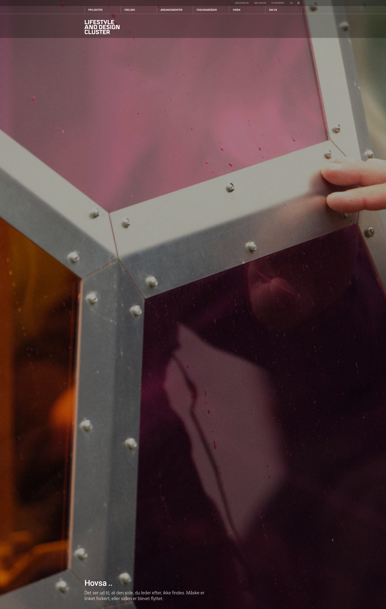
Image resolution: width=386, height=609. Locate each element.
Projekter (95, 9)
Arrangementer (171, 9)
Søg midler (260, 3)
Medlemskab (242, 3)
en (291, 3)
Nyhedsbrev (278, 3)
